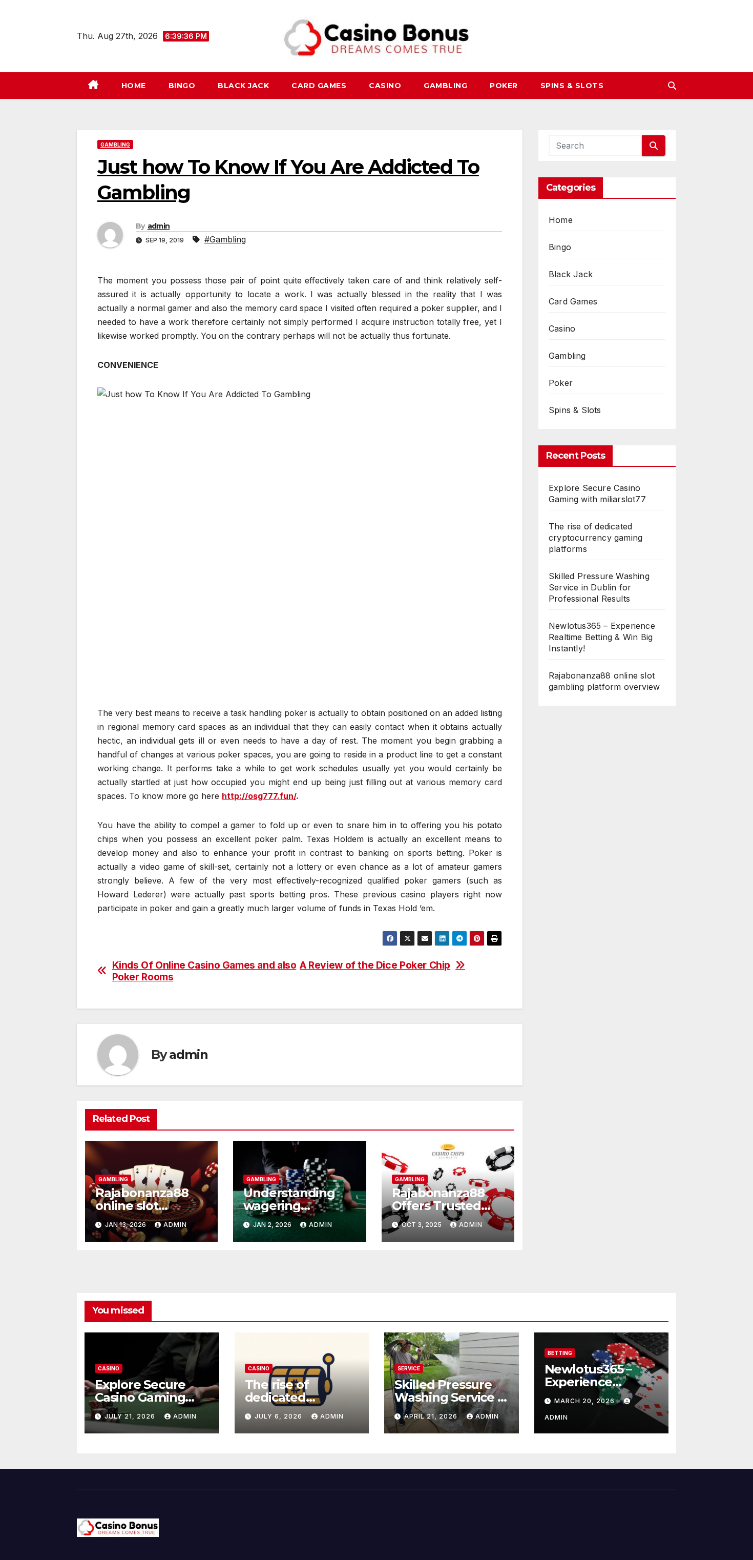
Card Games (318, 85)
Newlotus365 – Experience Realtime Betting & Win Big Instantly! (602, 637)
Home (133, 85)
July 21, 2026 (130, 1416)
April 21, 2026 (431, 1416)
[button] (672, 85)
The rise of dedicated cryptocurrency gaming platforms (595, 537)
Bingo (182, 85)
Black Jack (243, 85)
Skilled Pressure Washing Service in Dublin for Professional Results (599, 587)
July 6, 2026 (279, 1416)
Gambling (445, 85)
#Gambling (225, 239)
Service (409, 1368)
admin (159, 226)
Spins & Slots (572, 85)
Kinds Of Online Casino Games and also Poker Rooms (204, 971)
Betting (560, 1353)
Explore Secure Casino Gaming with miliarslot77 (145, 1397)
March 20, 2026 (585, 1401)
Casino (385, 85)
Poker (504, 85)
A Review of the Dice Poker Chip (375, 965)
